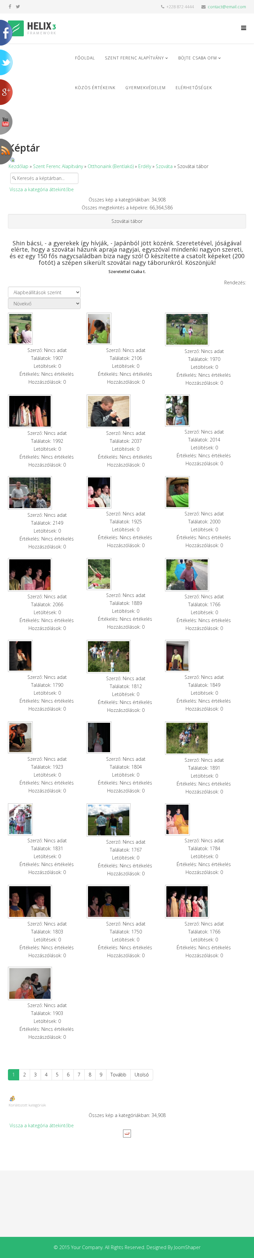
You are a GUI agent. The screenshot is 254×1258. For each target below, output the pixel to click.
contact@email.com (227, 7)
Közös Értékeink (95, 87)
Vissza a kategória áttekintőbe (42, 189)
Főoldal (85, 58)
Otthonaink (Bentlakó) (111, 166)
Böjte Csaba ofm (197, 58)
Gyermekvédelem (145, 87)
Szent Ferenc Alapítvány (134, 58)
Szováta (164, 166)
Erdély (144, 166)
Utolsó (142, 1074)
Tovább (118, 1074)
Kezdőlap (18, 166)
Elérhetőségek (194, 87)
